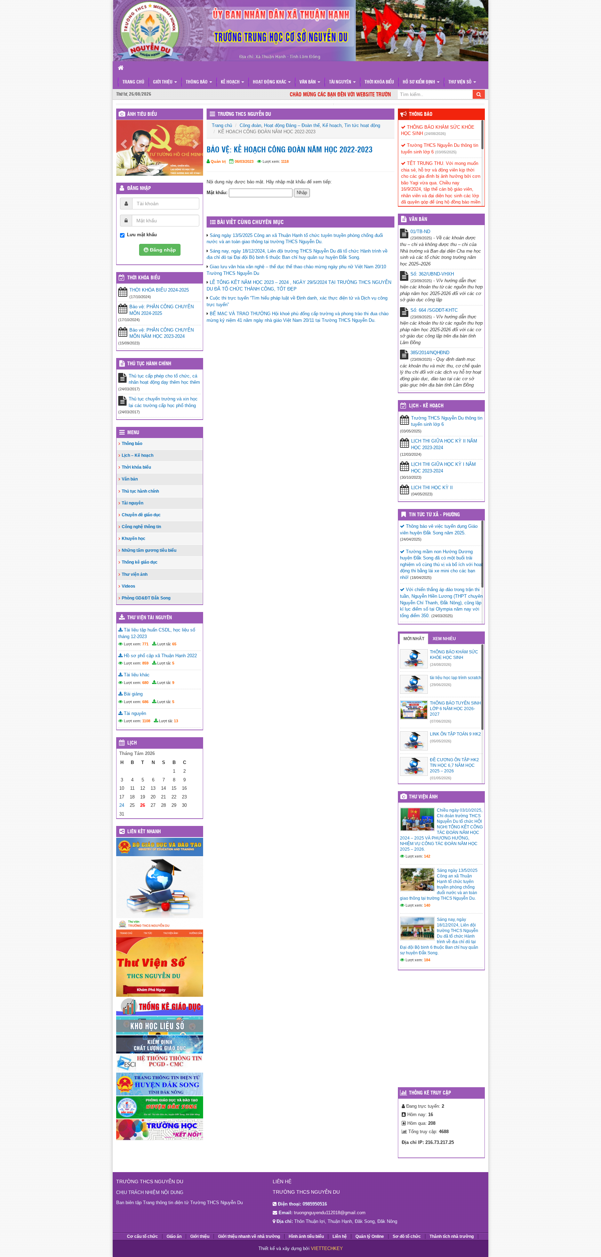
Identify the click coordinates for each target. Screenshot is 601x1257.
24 (121, 805)
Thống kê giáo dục (140, 562)
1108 (146, 721)
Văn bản (308, 82)
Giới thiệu (163, 82)
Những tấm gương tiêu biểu (149, 550)
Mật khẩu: (218, 192)
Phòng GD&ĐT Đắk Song (146, 598)
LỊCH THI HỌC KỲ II (432, 487)
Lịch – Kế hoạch (137, 455)
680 (145, 683)
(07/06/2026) (440, 721)
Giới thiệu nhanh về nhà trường (249, 1236)
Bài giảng (132, 694)
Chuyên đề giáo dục (141, 514)
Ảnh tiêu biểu (142, 114)
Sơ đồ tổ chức (407, 1236)
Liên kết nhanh (144, 831)
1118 (285, 161)
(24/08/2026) (435, 134)
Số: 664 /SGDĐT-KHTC (434, 310)
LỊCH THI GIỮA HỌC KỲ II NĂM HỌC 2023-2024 (444, 444)
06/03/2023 (244, 161)
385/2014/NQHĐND (429, 352)
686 (145, 702)
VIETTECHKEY (327, 1248)
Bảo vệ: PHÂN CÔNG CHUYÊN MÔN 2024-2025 (161, 310)
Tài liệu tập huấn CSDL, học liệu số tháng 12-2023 (156, 633)
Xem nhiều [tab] (444, 638)
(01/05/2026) (440, 778)
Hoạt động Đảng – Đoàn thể (292, 125)
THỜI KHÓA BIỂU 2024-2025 (159, 290)
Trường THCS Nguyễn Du (244, 114)
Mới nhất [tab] (413, 638)
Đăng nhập (139, 188)
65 (174, 644)
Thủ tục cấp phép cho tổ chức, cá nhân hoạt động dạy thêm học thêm (164, 379)
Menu (133, 432)
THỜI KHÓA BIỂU (143, 278)
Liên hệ (339, 1236)
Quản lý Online (369, 1236)
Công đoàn (250, 125)
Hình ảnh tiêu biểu (306, 1236)
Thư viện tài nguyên (149, 617)
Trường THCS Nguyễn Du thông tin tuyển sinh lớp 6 (446, 421)
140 (427, 905)
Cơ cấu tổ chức (142, 1236)
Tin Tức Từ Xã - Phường (434, 514)
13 (176, 721)
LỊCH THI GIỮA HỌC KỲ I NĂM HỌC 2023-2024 (443, 468)
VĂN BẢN (418, 219)
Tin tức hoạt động (362, 125)
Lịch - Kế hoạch (426, 406)
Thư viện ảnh (134, 574)
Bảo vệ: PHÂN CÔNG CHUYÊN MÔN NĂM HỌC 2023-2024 (161, 333)
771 (145, 644)
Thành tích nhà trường (452, 1236)
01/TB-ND (420, 231)
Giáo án (174, 1236)
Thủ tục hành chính (149, 363)
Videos (128, 586)
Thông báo (197, 82)
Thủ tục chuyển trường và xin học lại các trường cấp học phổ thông (163, 402)
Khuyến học (133, 538)
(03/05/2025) (446, 152)
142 (427, 856)
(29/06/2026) (440, 685)
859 (145, 663)
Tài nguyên (340, 82)
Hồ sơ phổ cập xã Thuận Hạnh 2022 (159, 655)
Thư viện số (460, 82)
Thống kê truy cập (430, 1093)
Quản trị (218, 161)
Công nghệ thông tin (141, 526)
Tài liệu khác (136, 674)
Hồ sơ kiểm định (419, 82)
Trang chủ (133, 82)
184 (427, 960)
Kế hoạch (231, 82)
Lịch (132, 743)
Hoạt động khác (270, 82)
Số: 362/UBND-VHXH (432, 274)
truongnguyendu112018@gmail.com (330, 1212)
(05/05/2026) (440, 741)
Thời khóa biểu (379, 82)
